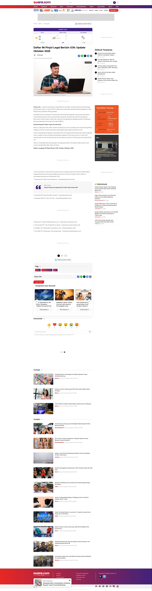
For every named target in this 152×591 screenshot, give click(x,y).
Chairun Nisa (110, 112)
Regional (113, 10)
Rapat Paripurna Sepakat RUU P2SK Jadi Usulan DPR (61, 187)
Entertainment (81, 6)
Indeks (118, 6)
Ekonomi (53, 6)
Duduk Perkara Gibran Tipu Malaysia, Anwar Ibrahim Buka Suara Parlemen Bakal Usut (108, 80)
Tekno (92, 6)
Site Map (78, 579)
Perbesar (89, 62)
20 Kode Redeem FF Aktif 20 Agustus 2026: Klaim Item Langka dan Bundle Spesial (107, 61)
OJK (47, 127)
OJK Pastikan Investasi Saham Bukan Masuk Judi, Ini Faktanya (73, 404)
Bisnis (40, 23)
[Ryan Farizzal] (101, 130)
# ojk (55, 270)
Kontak (58, 575)
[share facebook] (79, 55)
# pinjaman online (46, 270)
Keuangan (46, 23)
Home (36, 6)
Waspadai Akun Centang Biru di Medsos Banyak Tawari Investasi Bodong (56, 584)
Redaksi (58, 573)
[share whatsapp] (82, 55)
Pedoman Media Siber (82, 573)
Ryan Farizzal (111, 129)
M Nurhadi (40, 55)
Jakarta (91, 10)
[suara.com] (42, 3)
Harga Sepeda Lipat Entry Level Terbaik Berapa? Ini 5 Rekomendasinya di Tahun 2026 (106, 213)
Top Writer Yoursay (105, 108)
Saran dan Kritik (80, 577)
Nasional (44, 6)
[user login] (114, 2)
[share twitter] (85, 55)
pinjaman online (86, 109)
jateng (106, 10)
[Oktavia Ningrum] (101, 124)
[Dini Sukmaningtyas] (101, 118)
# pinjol (38, 270)
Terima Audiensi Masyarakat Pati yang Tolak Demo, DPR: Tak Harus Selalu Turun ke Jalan (107, 67)
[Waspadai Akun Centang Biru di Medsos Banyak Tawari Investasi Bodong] (38, 582)
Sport (110, 6)
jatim (101, 10)
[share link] (91, 55)
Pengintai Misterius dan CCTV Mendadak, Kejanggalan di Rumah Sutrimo (106, 156)
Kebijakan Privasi (80, 575)
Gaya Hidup (101, 6)
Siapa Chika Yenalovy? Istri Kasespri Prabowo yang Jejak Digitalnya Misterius (105, 197)
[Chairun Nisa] (101, 113)
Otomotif (70, 6)
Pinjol (35, 111)
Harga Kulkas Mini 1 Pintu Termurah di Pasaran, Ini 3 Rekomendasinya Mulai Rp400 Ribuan (106, 205)
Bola (61, 6)
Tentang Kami (60, 577)
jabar (96, 10)
